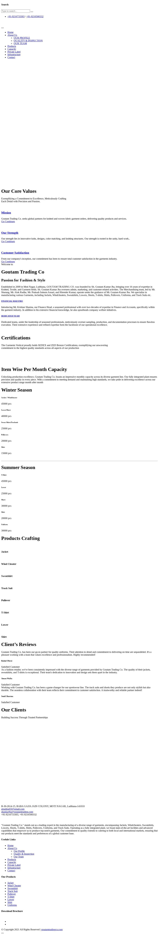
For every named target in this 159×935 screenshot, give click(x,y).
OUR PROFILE (22, 38)
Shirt (9, 902)
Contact (11, 57)
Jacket (10, 882)
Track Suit (12, 891)
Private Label (13, 51)
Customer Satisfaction (15, 252)
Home (10, 32)
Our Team (19, 856)
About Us (12, 35)
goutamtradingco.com (52, 929)
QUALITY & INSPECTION (28, 40)
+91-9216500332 (34, 16)
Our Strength (9, 232)
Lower (10, 899)
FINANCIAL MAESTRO (12, 301)
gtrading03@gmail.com (12, 809)
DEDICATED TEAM (10, 316)
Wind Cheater (14, 885)
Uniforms (12, 905)
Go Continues (8, 221)
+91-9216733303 (16, 16)
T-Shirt (10, 896)
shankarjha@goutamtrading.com (17, 811)
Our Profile (19, 851)
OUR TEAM (20, 43)
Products (11, 46)
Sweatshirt (12, 888)
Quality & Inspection (24, 854)
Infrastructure (13, 54)
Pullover (11, 894)
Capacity (11, 49)
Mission (6, 212)
